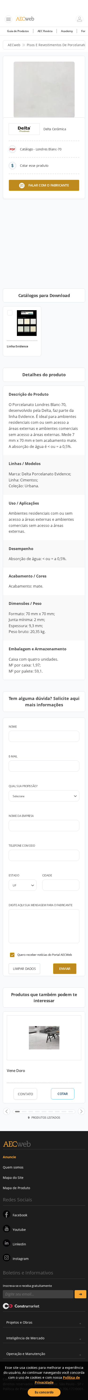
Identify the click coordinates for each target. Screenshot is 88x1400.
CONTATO (25, 1094)
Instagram (21, 1258)
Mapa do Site (13, 1177)
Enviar (64, 968)
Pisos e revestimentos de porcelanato (56, 45)
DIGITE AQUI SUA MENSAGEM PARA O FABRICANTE (40, 905)
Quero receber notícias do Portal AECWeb (44, 955)
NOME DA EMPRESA (21, 816)
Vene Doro (16, 1070)
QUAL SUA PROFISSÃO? (23, 786)
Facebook (20, 1215)
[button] (6, 1111)
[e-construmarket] (21, 1305)
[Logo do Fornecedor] (24, 129)
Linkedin (19, 1244)
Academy (67, 31)
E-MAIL (13, 756)
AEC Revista (45, 31)
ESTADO (14, 875)
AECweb (14, 45)
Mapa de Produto (16, 1188)
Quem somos (13, 1167)
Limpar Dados (24, 968)
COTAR (62, 1094)
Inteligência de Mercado (25, 1338)
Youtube (19, 1229)
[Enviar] (81, 1294)
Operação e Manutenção (25, 1354)
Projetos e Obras (19, 1322)
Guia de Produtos (18, 31)
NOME (13, 727)
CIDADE (47, 875)
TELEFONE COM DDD (22, 846)
